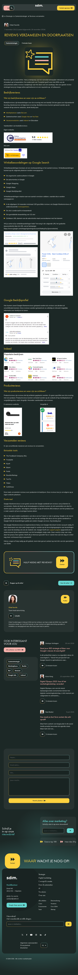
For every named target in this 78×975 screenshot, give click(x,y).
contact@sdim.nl (12, 899)
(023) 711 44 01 (12, 896)
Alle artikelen (42, 901)
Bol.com (24, 113)
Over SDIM (54, 906)
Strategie (9, 16)
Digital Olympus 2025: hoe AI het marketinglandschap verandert (53, 682)
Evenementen (43, 906)
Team (40, 909)
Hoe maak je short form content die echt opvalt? (55, 718)
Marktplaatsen (11, 113)
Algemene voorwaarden (28, 943)
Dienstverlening (55, 901)
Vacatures (42, 892)
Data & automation (46, 885)
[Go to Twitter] (22, 935)
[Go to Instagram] (36, 935)
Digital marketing (45, 878)
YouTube (35, 117)
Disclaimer (24, 948)
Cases (40, 904)
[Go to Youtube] (31, 935)
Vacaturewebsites (12, 120)
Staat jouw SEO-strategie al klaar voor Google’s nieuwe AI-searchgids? (55, 649)
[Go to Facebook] (26, 935)
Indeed (26, 120)
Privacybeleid (25, 945)
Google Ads (26, 117)
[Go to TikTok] (45, 935)
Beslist (24, 666)
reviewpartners (23, 207)
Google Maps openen (15, 905)
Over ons (42, 895)
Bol (9, 671)
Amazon (17, 671)
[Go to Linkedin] (40, 935)
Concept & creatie (45, 881)
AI (39, 888)
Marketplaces (13, 666)
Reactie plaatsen (38, 801)
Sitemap (53, 909)
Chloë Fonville (14, 25)
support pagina (54, 530)
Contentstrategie (21, 16)
